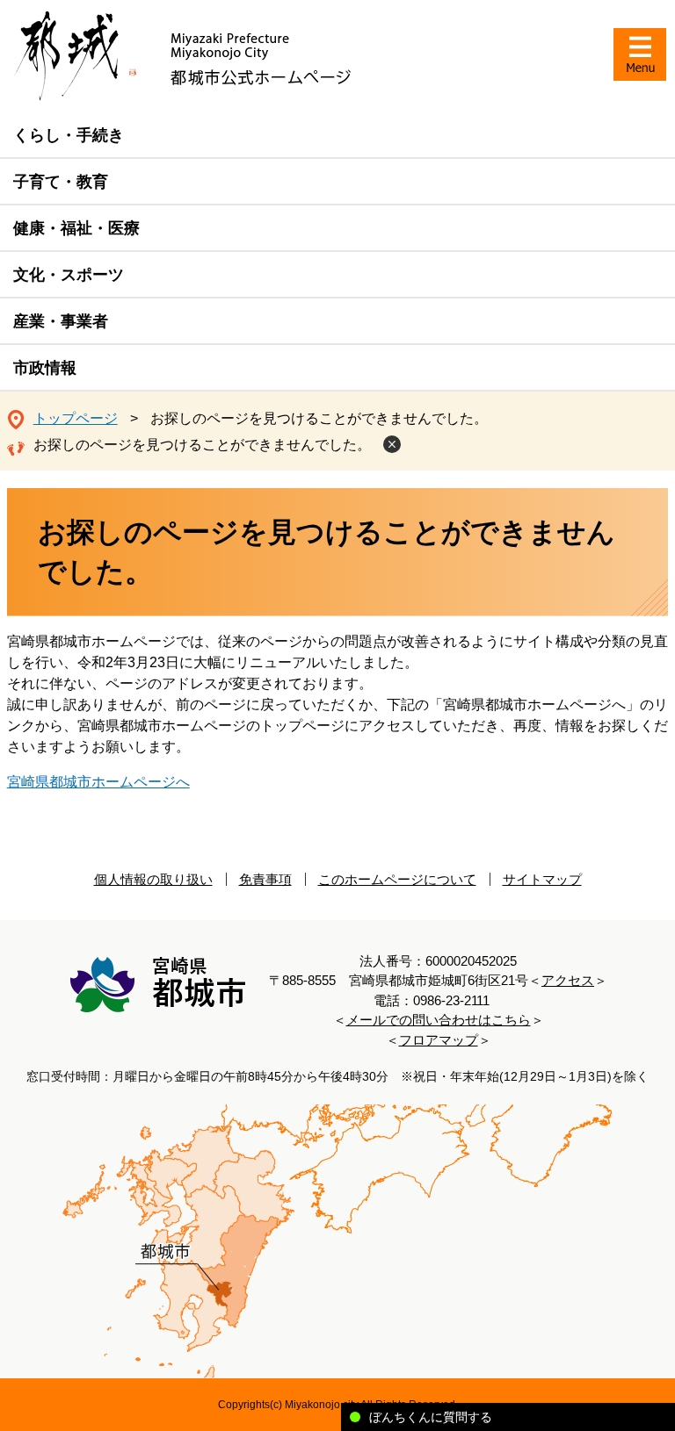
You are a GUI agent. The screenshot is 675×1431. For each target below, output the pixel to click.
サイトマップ (542, 879)
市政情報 (44, 368)
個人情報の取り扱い (153, 879)
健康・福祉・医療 (76, 228)
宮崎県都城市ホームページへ (98, 781)
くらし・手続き (68, 135)
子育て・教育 (60, 182)
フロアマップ (438, 1039)
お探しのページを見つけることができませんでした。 (202, 444)
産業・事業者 (60, 321)
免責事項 (265, 879)
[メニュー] (639, 54)
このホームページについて (397, 879)
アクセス (567, 980)
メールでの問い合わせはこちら (438, 1019)
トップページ (75, 418)
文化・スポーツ (68, 275)
